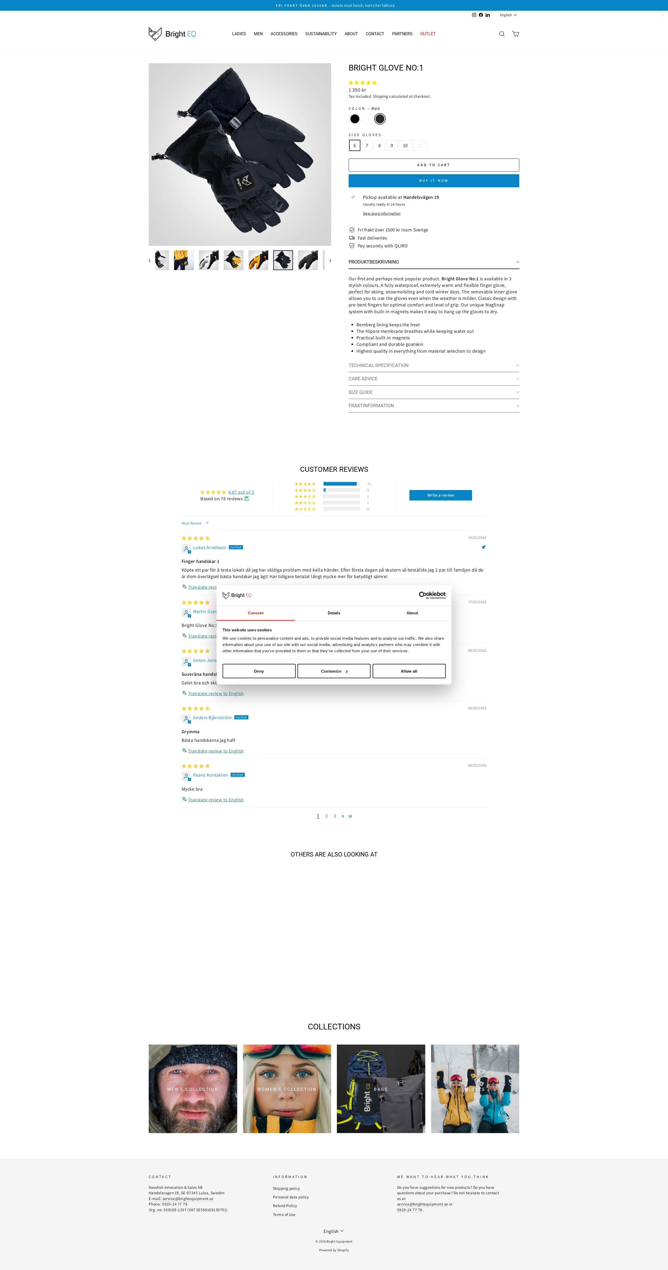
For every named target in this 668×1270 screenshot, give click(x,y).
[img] (196, 538)
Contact (375, 33)
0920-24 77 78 (409, 1209)
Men (258, 33)
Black (380, 119)
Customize (331, 671)
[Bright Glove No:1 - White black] (185, 984)
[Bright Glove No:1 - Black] (200, 984)
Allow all (409, 671)
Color (364, 108)
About (351, 33)
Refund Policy (285, 1205)
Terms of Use (284, 1214)
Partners (402, 33)
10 (405, 145)
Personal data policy (291, 1196)
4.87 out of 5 (241, 492)
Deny (259, 671)
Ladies (239, 33)
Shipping (381, 96)
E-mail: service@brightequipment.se (181, 1198)
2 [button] (326, 816)
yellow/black (367, 119)
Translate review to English (216, 587)
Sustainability (321, 33)
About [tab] (412, 612)
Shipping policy (286, 1188)
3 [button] (335, 816)
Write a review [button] (440, 495)
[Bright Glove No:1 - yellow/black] (192, 984)
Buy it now (434, 180)
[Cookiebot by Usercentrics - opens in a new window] (423, 595)
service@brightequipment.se (422, 1204)
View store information (382, 213)
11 (420, 145)
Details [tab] (334, 612)
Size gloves (365, 134)
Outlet (428, 33)
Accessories (284, 33)
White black (355, 119)
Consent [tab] (256, 612)
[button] (363, 83)
